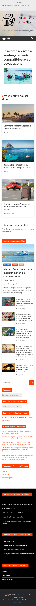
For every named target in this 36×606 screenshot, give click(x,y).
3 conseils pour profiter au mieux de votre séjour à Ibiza (17, 166)
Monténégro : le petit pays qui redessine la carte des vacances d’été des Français (24, 302)
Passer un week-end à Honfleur (12, 513)
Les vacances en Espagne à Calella (15, 545)
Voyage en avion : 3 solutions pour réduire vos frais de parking (17, 207)
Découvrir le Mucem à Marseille (12, 517)
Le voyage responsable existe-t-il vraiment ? (19, 554)
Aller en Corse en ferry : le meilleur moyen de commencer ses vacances (18, 274)
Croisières (7, 265)
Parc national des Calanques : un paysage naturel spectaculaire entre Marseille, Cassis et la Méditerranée (24, 333)
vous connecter (16, 229)
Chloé (16, 284)
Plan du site (5, 474)
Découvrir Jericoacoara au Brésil (14, 549)
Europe (15, 265)
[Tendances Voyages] (4, 38)
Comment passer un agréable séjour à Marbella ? (17, 127)
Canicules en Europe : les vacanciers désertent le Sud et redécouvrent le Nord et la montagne (24, 317)
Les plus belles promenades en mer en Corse (17, 504)
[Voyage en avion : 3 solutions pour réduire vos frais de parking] (18, 180)
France (22, 265)
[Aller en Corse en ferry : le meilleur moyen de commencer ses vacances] (18, 253)
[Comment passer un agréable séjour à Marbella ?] (18, 105)
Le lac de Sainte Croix (9, 508)
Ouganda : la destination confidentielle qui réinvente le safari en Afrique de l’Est (24, 369)
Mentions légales (7, 478)
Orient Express (9, 541)
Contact (4, 471)
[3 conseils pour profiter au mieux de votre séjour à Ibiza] (18, 141)
